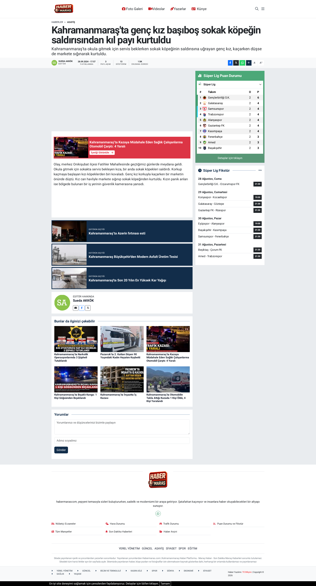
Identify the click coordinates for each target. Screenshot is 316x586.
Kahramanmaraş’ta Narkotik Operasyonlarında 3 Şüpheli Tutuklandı (71, 357)
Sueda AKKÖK (83, 300)
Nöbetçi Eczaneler (66, 523)
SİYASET (171, 548)
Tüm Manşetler (63, 531)
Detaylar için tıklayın (230, 158)
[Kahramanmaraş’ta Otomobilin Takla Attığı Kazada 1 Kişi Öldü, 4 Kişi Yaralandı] (168, 379)
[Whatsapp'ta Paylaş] (242, 63)
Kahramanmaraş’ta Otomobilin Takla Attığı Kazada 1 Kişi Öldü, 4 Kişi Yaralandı (165, 397)
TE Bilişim (246, 572)
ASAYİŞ (71, 22)
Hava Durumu (117, 523)
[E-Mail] (75, 308)
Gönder (61, 450)
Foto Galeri (134, 9)
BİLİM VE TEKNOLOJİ (110, 571)
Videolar (158, 9)
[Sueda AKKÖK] (62, 302)
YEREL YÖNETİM (129, 548)
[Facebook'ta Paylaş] (230, 63)
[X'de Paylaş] (236, 63)
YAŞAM (77, 574)
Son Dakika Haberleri (120, 531)
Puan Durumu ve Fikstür (230, 523)
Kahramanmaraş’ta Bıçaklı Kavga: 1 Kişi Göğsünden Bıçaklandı (75, 396)
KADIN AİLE (136, 571)
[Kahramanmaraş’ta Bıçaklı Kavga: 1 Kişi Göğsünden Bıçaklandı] (76, 379)
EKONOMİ (188, 571)
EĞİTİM (192, 548)
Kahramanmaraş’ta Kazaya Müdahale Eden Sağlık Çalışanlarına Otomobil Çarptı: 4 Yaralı (167, 357)
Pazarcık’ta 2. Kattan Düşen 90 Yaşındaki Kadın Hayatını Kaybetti (120, 356)
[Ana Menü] (262, 9)
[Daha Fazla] (248, 63)
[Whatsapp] (158, 513)
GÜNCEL (147, 548)
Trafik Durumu (171, 523)
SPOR (182, 548)
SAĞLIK (60, 574)
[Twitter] (88, 308)
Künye (202, 9)
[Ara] (257, 9)
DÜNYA (170, 571)
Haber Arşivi (170, 531)
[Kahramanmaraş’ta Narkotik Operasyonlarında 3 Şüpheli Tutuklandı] (76, 338)
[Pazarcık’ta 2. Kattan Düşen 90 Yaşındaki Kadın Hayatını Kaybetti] (122, 338)
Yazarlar (180, 9)
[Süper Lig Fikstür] (260, 170)
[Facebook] (81, 308)
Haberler (57, 22)
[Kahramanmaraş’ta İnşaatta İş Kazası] (122, 379)
